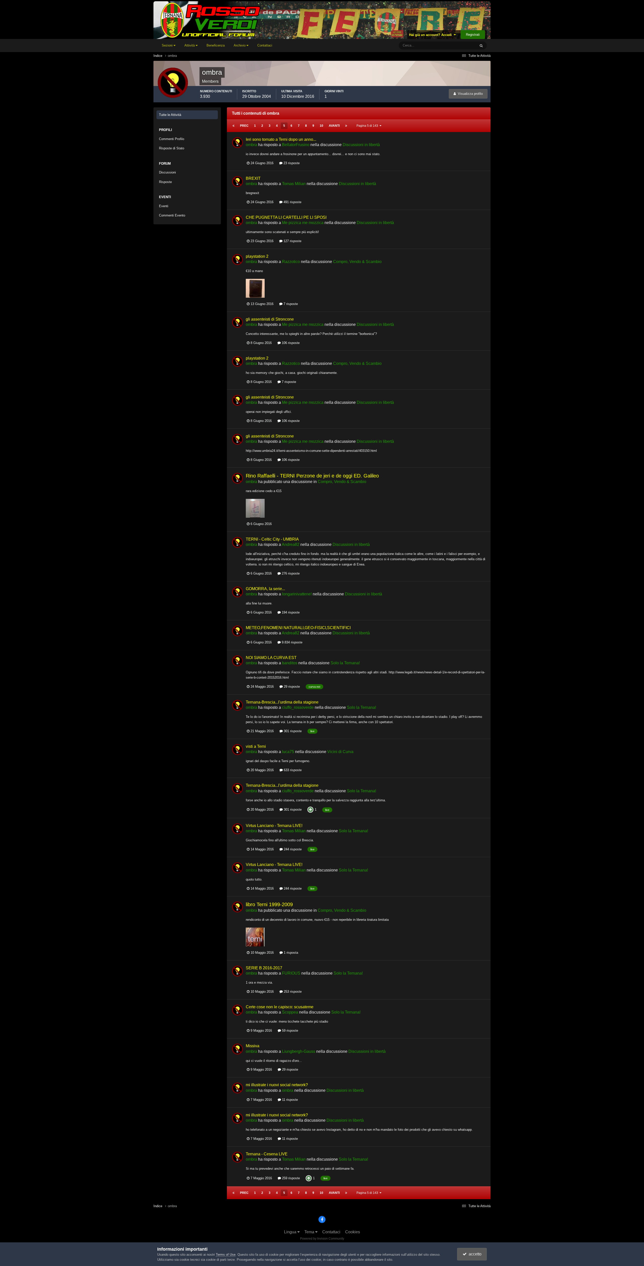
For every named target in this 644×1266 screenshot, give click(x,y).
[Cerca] (481, 45)
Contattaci (264, 45)
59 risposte (289, 1030)
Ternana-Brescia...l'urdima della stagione (282, 702)
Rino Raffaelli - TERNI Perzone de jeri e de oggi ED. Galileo (312, 475)
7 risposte (290, 304)
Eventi (163, 206)
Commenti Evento (172, 215)
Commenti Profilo (171, 139)
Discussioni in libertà (361, 145)
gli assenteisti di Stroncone (270, 319)
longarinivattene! (297, 594)
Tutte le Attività (170, 115)
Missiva (252, 1046)
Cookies (352, 1232)
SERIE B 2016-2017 (264, 968)
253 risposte (292, 991)
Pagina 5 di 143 (368, 125)
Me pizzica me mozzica (303, 223)
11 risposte (289, 1100)
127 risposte (292, 241)
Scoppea (290, 1012)
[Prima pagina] (233, 125)
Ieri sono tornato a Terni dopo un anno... (281, 139)
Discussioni (167, 172)
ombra (251, 145)
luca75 (288, 752)
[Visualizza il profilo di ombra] (237, 142)
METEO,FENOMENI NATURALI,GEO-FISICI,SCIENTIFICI (298, 628)
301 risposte (292, 731)
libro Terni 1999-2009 (269, 904)
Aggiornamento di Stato (453, 45)
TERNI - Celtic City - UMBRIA (272, 539)
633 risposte (292, 770)
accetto (474, 1254)
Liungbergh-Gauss (298, 1051)
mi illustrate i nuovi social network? (277, 1085)
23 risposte (291, 163)
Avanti (334, 125)
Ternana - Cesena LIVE (267, 1154)
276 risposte (290, 573)
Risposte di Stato (171, 148)
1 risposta (290, 952)
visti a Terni (256, 746)
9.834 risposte (291, 642)
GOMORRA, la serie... (265, 589)
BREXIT (253, 178)
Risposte (165, 182)
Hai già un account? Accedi (431, 35)
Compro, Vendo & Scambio (357, 261)
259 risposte (290, 1178)
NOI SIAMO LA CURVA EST (271, 658)
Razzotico (291, 261)
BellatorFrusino (295, 145)
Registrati (473, 34)
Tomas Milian (294, 184)
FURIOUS (291, 973)
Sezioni (168, 45)
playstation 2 (257, 256)
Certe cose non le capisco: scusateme (279, 1007)
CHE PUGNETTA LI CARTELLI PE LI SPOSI (286, 217)
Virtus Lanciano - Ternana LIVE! (274, 825)
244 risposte (292, 849)
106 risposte (290, 343)
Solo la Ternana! (345, 663)
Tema (309, 1232)
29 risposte (291, 686)
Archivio (240, 45)
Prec (244, 125)
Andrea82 (290, 544)
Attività (190, 45)
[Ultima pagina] (346, 125)
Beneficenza (216, 45)
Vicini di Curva (340, 752)
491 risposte (292, 202)
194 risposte (290, 612)
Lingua (290, 1232)
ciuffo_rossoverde (298, 707)
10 (321, 125)
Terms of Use (225, 1254)
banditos (289, 663)
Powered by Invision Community (322, 1238)
